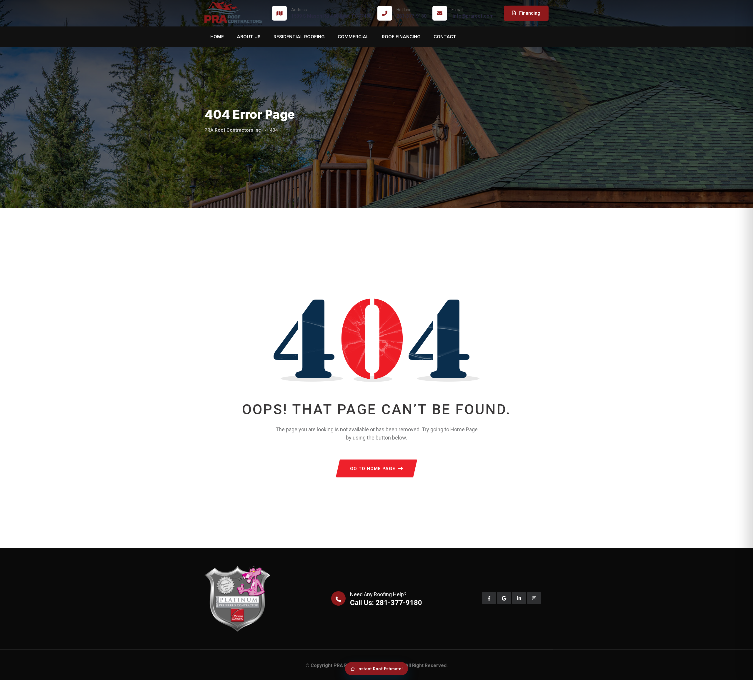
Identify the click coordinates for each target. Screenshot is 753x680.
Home (217, 36)
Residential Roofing (299, 36)
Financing (529, 13)
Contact (445, 36)
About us (249, 36)
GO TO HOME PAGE (372, 468)
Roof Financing (401, 36)
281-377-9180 (412, 13)
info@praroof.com (473, 13)
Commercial (353, 36)
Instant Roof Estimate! (380, 668)
